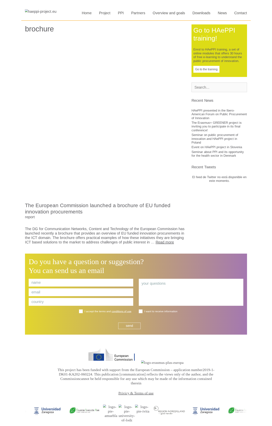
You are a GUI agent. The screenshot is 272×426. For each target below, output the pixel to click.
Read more (165, 242)
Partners (138, 13)
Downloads (201, 13)
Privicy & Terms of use (136, 393)
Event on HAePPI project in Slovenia (217, 147)
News (222, 13)
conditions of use (121, 311)
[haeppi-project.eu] (41, 12)
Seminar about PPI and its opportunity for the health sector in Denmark (218, 153)
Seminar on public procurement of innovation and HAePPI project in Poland (215, 138)
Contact (240, 13)
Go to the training (206, 69)
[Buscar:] (219, 87)
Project (104, 13)
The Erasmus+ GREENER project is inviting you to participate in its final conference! (217, 126)
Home (87, 13)
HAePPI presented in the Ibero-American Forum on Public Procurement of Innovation (219, 114)
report (30, 217)
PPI (121, 13)
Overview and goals (169, 13)
